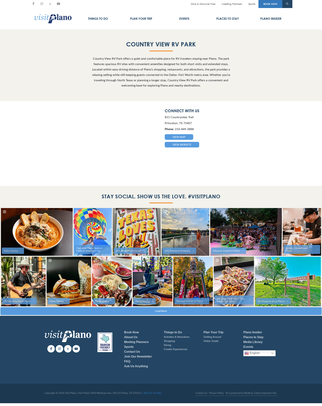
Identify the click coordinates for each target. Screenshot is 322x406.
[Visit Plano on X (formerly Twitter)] (50, 3)
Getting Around (212, 337)
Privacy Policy (216, 393)
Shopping (169, 341)
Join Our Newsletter (138, 356)
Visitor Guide (211, 341)
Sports (251, 3)
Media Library (253, 342)
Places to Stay (227, 19)
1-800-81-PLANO (152, 393)
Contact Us (132, 351)
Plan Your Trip (141, 19)
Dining (167, 345)
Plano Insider (270, 19)
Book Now (131, 332)
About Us (131, 337)
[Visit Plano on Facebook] (33, 3)
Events (184, 19)
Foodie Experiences (175, 349)
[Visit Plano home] (53, 19)
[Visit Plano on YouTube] (58, 3)
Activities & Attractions (177, 337)
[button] (287, 4)
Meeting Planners (232, 3)
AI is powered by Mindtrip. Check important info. (251, 393)
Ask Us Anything (136, 366)
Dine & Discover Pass (203, 3)
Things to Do (98, 19)
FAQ (127, 361)
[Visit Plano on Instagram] (41, 3)
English (254, 353)
